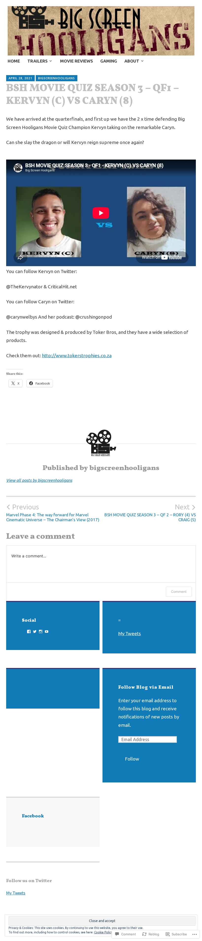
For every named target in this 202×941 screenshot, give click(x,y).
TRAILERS (37, 61)
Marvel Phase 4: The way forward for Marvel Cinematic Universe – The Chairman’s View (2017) (52, 512)
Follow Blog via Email (145, 687)
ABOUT (131, 61)
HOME (14, 61)
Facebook (33, 816)
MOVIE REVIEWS (76, 61)
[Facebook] (29, 631)
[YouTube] (47, 631)
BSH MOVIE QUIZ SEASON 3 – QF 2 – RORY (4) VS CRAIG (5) (150, 512)
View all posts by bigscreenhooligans (39, 480)
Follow (132, 759)
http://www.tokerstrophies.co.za (77, 355)
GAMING (108, 61)
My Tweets (129, 633)
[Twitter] (35, 631)
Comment (178, 591)
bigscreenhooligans (56, 78)
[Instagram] (41, 631)
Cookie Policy (103, 932)
